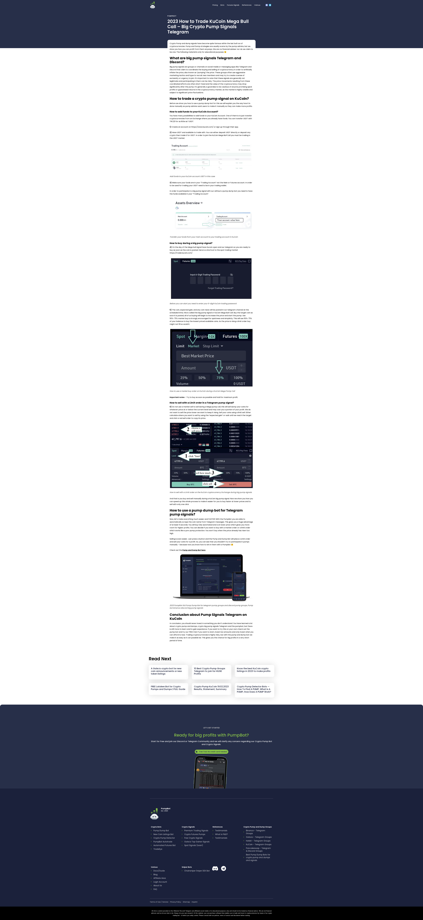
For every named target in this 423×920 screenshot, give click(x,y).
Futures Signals (233, 5)
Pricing (215, 5)
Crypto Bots (156, 827)
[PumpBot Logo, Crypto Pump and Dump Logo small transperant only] (152, 5)
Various (257, 5)
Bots (222, 5)
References (246, 5)
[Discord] (267, 5)
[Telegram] (270, 5)
